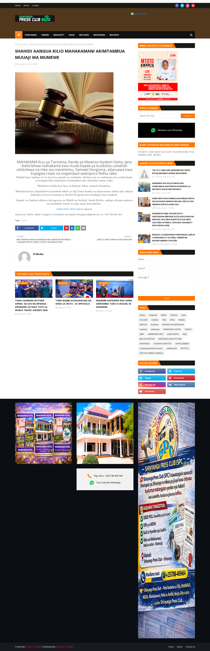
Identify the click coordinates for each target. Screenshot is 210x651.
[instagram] (188, 6)
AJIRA (142, 334)
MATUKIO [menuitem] (84, 34)
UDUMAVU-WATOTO (162, 343)
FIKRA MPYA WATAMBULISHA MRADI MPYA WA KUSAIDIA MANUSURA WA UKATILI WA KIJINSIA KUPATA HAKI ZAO (173, 201)
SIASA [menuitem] (72, 34)
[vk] (181, 384)
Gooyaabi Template (64, 646)
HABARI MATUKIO (155, 334)
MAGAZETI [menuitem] (58, 34)
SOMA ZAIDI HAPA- (66, 209)
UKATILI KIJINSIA (182, 343)
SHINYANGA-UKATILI (172, 329)
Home (17, 5)
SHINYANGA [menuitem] (31, 34)
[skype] (152, 378)
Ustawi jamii (171, 348)
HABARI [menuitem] (45, 34)
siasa (183, 315)
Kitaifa (163, 315)
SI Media (38, 254)
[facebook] (177, 6)
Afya (164, 320)
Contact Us (190, 646)
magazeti (153, 315)
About (26, 5)
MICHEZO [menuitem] (114, 34)
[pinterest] (193, 6)
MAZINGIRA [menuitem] (99, 34)
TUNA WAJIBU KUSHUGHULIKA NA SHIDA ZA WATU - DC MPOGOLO (73, 302)
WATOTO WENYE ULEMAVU (151, 353)
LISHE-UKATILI (173, 334)
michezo (174, 315)
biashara (154, 324)
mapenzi (143, 329)
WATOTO (185, 348)
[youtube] (152, 391)
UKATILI (188, 329)
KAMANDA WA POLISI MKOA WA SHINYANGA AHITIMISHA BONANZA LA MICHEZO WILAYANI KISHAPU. (171, 186)
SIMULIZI (143, 324)
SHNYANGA (145, 343)
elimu (172, 320)
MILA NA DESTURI (147, 339)
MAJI (184, 334)
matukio (154, 320)
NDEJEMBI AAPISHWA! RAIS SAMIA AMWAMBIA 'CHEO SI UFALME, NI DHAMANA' (114, 303)
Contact (35, 5)
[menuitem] (18, 35)
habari (25, 44)
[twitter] (182, 6)
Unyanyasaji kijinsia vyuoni (151, 348)
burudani (144, 320)
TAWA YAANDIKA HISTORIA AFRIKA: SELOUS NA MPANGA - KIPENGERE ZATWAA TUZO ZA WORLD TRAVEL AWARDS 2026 (31, 305)
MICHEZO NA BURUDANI (173, 324)
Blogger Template (33, 646)
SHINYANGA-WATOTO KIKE (170, 339)
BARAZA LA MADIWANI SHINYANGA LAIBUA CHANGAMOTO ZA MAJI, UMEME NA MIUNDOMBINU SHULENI (173, 237)
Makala (182, 320)
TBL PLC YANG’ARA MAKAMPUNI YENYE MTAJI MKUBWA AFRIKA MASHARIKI (171, 172)
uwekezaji (155, 329)
